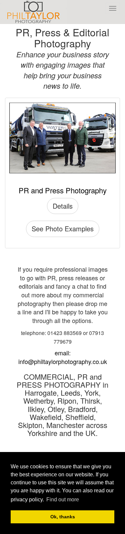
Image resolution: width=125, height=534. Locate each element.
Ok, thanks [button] (62, 516)
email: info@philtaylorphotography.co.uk (62, 357)
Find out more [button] (62, 499)
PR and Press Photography (63, 190)
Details (63, 206)
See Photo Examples (63, 228)
